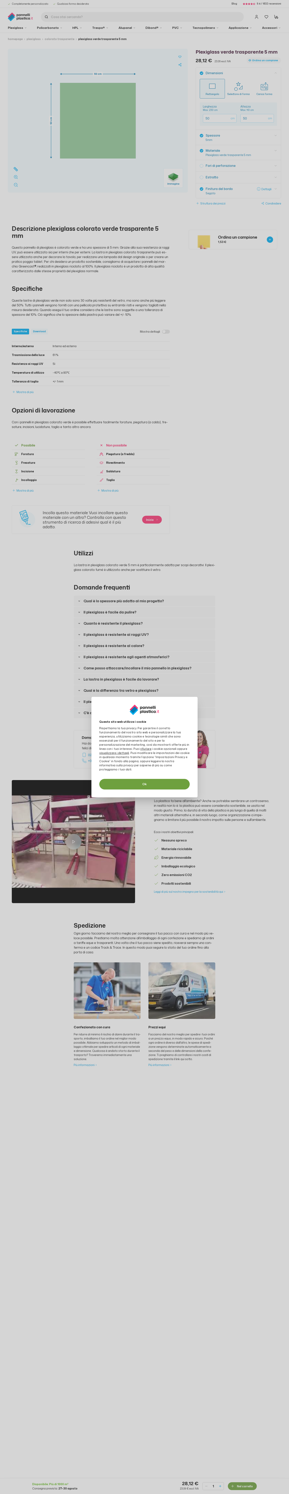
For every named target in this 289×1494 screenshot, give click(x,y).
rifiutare (146, 749)
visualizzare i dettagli (114, 753)
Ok (144, 784)
